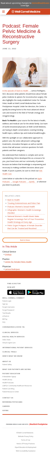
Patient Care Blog (8, 389)
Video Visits (6, 340)
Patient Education (11, 374)
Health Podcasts (8, 383)
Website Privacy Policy (25, 436)
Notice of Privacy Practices (26, 444)
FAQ (3, 322)
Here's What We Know (12, 356)
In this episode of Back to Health (15, 91)
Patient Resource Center (10, 392)
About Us (6, 361)
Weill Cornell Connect (13, 298)
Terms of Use (25, 440)
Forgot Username (8, 307)
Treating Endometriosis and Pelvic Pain (23, 203)
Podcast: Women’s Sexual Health (21, 206)
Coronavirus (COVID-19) (13, 327)
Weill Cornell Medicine (25, 419)
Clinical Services (10, 332)
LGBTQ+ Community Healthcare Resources (17, 386)
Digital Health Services (13, 337)
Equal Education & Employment (25, 447)
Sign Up (5, 304)
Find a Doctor (14, 284)
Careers (6, 406)
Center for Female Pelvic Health (18, 262)
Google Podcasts (19, 182)
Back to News (25, 240)
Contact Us (7, 398)
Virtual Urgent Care (9, 343)
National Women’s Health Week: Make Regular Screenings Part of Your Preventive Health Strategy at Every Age (25, 219)
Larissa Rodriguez (12, 269)
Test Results (6, 313)
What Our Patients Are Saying (16, 369)
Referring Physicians (12, 402)
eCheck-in (5, 316)
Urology (8, 254)
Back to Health (13, 200)
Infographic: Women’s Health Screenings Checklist (24, 211)
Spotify (31, 182)
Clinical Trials (9, 352)
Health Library (7, 380)
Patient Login (6, 301)
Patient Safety (7, 364)
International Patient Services (17, 348)
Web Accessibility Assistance (25, 451)
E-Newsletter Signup (9, 377)
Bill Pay (4, 319)
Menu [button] (3, 12)
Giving (5, 410)
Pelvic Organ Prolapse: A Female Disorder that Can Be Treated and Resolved (24, 227)
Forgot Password (8, 310)
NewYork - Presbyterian (25, 424)
